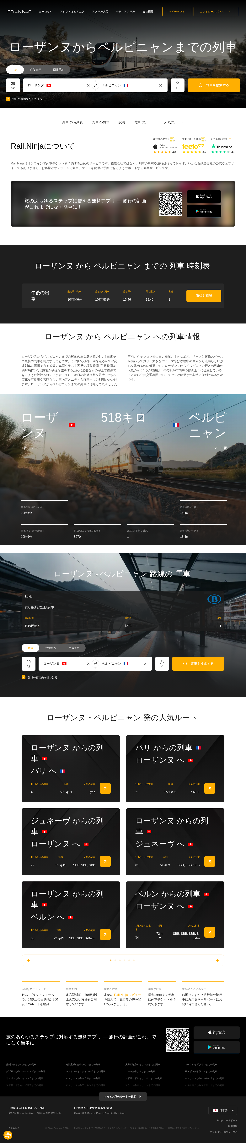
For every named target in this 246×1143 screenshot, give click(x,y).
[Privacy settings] (7, 1135)
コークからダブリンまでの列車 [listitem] (201, 1064)
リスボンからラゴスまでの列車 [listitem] (201, 1071)
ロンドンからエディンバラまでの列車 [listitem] (85, 1071)
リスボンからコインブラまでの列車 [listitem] (24, 1078)
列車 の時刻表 (72, 122)
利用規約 (232, 1126)
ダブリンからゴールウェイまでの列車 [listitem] (25, 1071)
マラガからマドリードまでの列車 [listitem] (142, 1085)
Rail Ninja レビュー (127, 994)
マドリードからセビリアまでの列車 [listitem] (24, 1085)
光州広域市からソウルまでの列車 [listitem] (83, 1064)
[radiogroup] (38, 69)
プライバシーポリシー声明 (223, 1132)
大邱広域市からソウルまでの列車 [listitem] (142, 1064)
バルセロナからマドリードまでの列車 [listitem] (204, 1085)
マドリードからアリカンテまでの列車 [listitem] (85, 1085)
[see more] (105, 788)
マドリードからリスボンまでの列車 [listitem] (143, 1078)
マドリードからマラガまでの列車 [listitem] (83, 1078)
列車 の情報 (100, 122)
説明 (122, 122)
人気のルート (174, 122)
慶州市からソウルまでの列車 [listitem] (21, 1064)
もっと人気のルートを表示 (120, 1096)
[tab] (72, 122)
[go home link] (19, 11)
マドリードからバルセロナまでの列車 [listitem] (204, 1078)
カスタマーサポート (227, 1120)
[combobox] (49, 85)
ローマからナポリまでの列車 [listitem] (140, 1071)
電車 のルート (144, 122)
